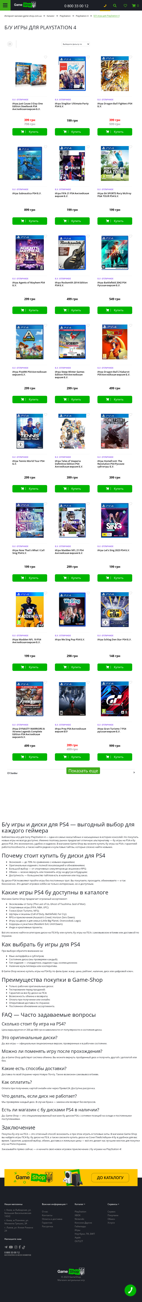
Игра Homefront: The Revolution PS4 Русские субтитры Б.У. (110, 464)
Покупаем (113, 1215)
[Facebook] (20, 1247)
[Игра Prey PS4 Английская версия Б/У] (72, 701)
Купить (33, 131)
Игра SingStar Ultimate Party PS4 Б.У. (72, 105)
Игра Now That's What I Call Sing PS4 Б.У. (28, 551)
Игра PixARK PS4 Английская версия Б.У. (29, 373)
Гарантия (47, 1222)
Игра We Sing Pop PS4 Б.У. (70, 639)
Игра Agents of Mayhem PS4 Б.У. (28, 284)
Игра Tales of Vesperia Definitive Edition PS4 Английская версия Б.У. (69, 464)
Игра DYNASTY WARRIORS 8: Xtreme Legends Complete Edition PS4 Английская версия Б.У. (28, 732)
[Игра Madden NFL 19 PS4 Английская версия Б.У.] (29, 612)
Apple (78, 1237)
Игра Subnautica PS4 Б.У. (26, 193)
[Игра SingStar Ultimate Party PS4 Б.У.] (72, 76)
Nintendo (79, 1219)
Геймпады (80, 1226)
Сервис (112, 1211)
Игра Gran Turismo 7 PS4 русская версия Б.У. (111, 730)
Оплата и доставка (52, 1219)
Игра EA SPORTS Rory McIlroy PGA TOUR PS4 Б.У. (114, 195)
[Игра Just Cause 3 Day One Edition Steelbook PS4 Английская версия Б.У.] (29, 76)
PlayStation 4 (82, 15)
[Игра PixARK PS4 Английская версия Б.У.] (29, 345)
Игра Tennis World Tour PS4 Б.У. (28, 462)
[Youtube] (11, 1247)
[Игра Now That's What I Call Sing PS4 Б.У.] (29, 523)
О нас (45, 1211)
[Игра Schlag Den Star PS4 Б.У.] (114, 612)
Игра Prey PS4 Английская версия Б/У (70, 730)
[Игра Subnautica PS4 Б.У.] (29, 166)
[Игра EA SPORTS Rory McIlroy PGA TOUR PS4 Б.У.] (114, 166)
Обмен (111, 1219)
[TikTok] (23, 1247)
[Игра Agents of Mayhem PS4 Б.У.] (29, 255)
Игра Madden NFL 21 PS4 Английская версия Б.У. (69, 551)
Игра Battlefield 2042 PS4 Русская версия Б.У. (111, 284)
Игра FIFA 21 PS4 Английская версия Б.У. (72, 195)
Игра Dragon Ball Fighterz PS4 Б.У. (114, 105)
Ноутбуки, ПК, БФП (85, 1233)
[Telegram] (5, 1247)
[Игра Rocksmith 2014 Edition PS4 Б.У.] (72, 255)
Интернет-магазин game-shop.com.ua (23, 15)
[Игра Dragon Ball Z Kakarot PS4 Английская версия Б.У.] (114, 345)
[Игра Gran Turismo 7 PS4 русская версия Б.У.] (114, 701)
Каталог (51, 15)
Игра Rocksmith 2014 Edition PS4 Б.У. (71, 284)
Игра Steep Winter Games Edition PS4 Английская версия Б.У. (69, 374)
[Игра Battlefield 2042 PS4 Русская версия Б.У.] (114, 255)
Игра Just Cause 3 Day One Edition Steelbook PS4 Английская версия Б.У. (27, 106)
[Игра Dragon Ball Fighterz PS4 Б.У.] (114, 76)
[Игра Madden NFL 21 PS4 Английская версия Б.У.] (72, 523)
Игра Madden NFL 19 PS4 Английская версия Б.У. (26, 641)
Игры (77, 1230)
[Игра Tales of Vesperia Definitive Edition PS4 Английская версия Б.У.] (72, 434)
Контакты (47, 1215)
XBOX (77, 1215)
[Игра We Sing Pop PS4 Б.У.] (72, 612)
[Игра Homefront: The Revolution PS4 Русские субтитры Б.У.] (114, 434)
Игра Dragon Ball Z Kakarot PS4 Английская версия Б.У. (113, 373)
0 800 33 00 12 (76, 5)
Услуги (111, 1222)
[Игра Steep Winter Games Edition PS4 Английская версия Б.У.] (72, 345)
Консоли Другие (83, 1222)
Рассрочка (47, 1226)
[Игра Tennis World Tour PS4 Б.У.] (29, 434)
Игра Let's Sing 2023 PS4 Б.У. (113, 550)
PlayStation (65, 15)
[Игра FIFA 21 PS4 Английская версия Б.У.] (72, 166)
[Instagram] (15, 1247)
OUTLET (79, 1241)
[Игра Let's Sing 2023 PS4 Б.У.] (114, 523)
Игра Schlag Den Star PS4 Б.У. (114, 639)
